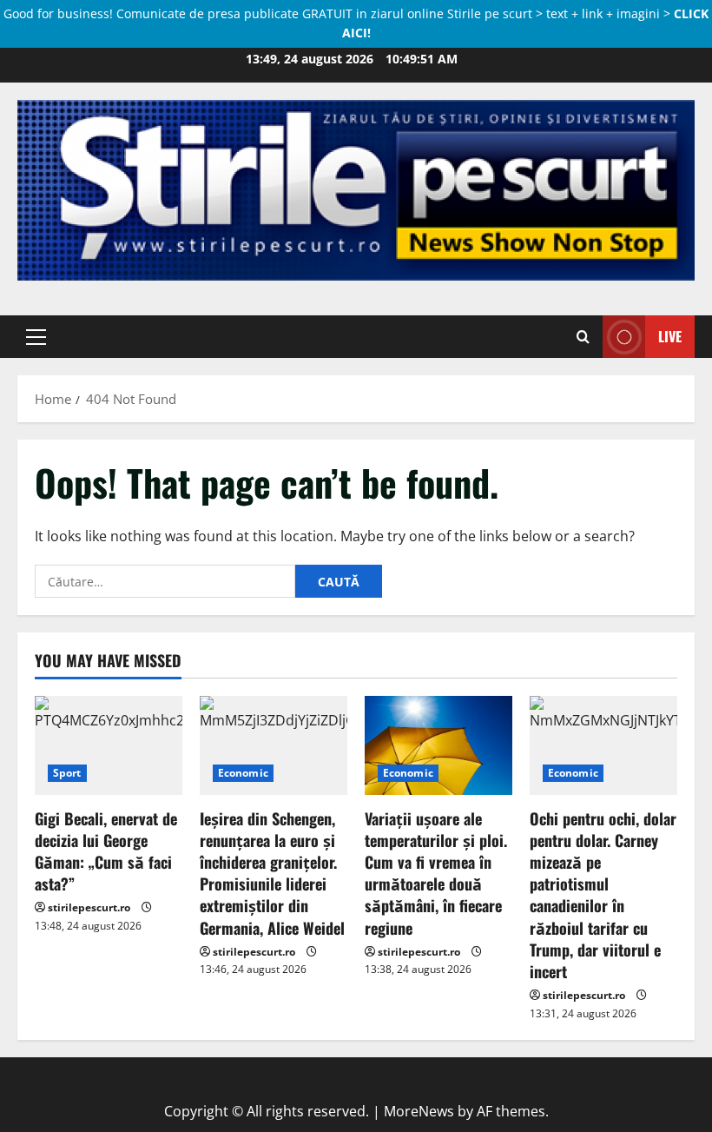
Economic (243, 772)
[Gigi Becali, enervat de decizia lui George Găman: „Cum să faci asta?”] (108, 745)
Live (670, 335)
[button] (36, 336)
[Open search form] (583, 336)
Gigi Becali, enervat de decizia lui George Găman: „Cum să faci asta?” (106, 851)
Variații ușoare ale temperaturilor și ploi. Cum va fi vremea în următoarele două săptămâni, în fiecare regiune (436, 873)
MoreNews (419, 1111)
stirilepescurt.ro (89, 907)
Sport (67, 772)
